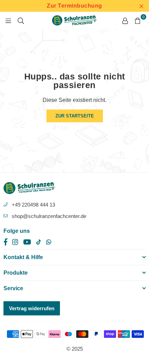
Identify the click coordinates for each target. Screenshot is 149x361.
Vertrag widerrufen (31, 308)
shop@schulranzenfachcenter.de (49, 216)
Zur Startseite (74, 115)
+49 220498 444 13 (33, 205)
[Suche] (21, 20)
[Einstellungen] (125, 20)
